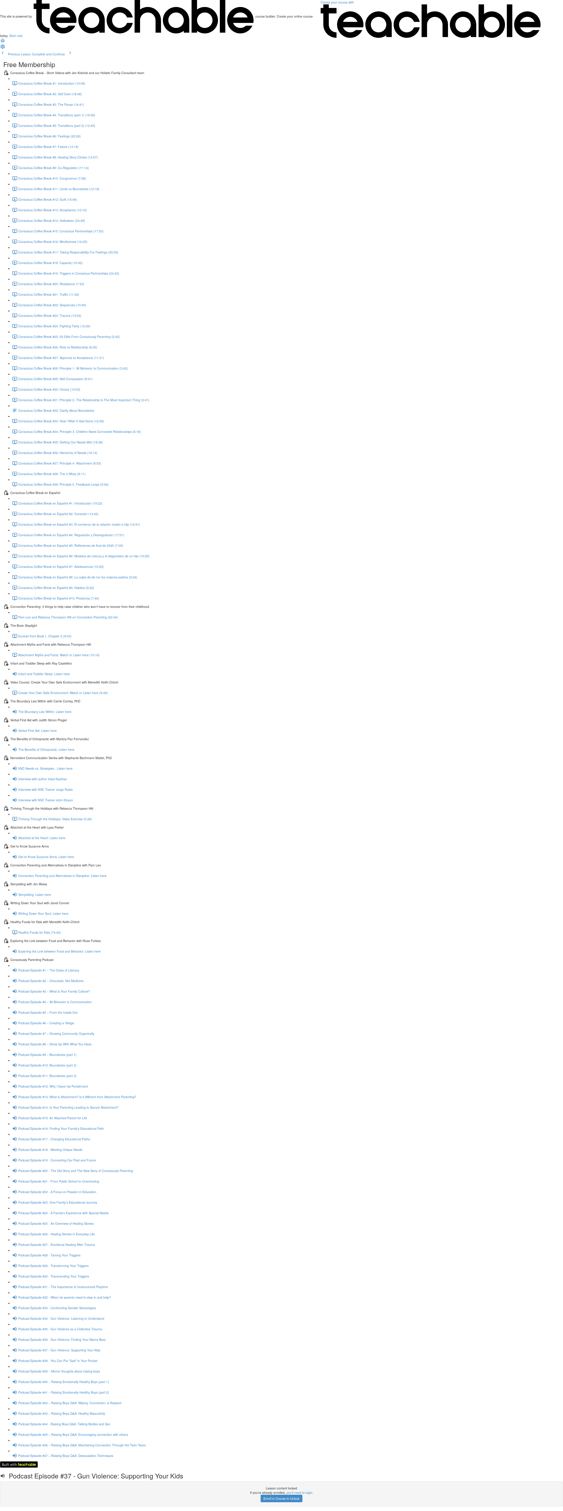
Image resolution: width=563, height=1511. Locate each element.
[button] (2, 42)
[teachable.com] (143, 16)
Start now (15, 35)
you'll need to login (299, 1492)
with (338, 2)
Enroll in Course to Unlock (281, 1498)
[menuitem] (2, 48)
